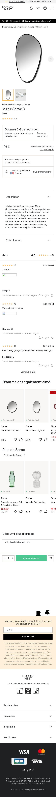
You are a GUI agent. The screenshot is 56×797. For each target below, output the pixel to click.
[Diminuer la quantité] (4, 558)
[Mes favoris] (38, 8)
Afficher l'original (30, 295)
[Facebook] (20, 691)
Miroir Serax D (42, 27)
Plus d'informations (42, 172)
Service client (11, 705)
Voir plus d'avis (28, 372)
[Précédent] (5, 59)
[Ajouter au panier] (21, 439)
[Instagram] (28, 691)
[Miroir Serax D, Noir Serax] (28, 59)
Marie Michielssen (10, 104)
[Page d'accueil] (7, 8)
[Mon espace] (31, 8)
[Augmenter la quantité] (12, 558)
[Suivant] (51, 59)
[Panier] (45, 8)
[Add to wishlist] (15, 439)
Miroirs (17, 27)
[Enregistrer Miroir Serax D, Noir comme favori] (51, 558)
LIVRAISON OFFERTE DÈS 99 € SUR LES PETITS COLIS (30, 3)
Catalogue (9, 716)
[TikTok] (36, 691)
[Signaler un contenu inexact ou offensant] (52, 295)
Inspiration (9, 726)
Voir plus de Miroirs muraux (17, 542)
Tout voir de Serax (12, 455)
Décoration (7, 27)
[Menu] (52, 8)
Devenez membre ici (42, 135)
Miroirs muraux (28, 27)
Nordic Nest (10, 737)
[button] (10, 118)
